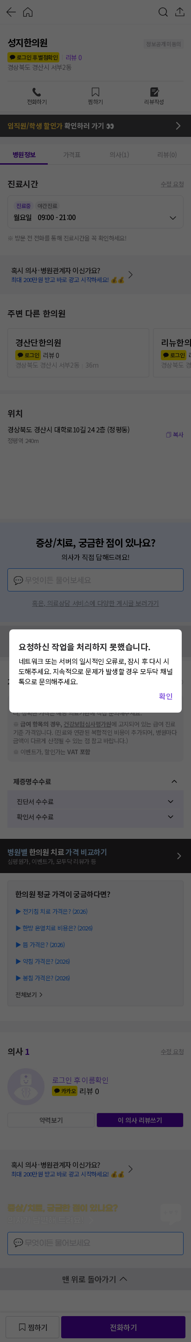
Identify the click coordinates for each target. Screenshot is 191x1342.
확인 (165, 696)
